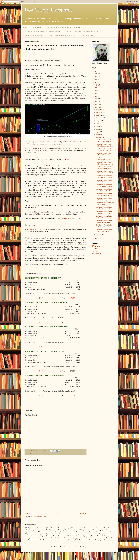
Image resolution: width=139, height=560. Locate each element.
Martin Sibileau (46, 166)
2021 (96, 85)
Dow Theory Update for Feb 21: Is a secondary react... (104, 167)
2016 (96, 99)
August (98, 121)
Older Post (83, 513)
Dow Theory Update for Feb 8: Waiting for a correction (105, 208)
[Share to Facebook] (57, 451)
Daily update (33, 454)
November (99, 112)
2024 (96, 77)
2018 (96, 93)
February (99, 137)
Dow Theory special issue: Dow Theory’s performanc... (105, 203)
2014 (96, 104)
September (99, 118)
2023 (96, 79)
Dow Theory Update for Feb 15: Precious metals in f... (104, 181)
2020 (96, 88)
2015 (96, 102)
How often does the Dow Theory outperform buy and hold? (42, 31)
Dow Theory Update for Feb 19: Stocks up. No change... (104, 176)
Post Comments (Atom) (39, 517)
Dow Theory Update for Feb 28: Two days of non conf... (105, 140)
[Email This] (51, 451)
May (97, 129)
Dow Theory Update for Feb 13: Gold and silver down (104, 190)
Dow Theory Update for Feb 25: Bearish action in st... (104, 154)
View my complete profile (97, 252)
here (74, 150)
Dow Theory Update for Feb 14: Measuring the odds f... (104, 185)
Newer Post (28, 513)
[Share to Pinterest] (59, 451)
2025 (96, 74)
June (97, 126)
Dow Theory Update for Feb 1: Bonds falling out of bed (105, 230)
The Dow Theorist (97, 247)
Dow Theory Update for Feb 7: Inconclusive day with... (105, 212)
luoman (73, 547)
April (98, 132)
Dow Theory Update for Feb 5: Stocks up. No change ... (105, 221)
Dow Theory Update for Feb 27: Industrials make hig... (104, 145)
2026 (96, 71)
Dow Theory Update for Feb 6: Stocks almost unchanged (105, 217)
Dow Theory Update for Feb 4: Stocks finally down (105, 226)
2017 (96, 96)
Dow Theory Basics (87, 35)
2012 (96, 238)
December (99, 110)
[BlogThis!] (53, 451)
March (98, 135)
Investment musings (42, 454)
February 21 (33, 229)
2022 (96, 82)
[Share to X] (55, 451)
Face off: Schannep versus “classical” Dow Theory (64, 27)
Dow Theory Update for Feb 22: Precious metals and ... (104, 163)
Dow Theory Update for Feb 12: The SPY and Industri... (105, 194)
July (97, 123)
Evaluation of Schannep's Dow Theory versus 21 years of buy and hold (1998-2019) (50, 35)
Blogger (85, 547)
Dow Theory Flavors (37, 27)
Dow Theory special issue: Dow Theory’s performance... (105, 158)
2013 (96, 107)
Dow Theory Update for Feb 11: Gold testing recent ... (104, 199)
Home (25, 27)
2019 (96, 91)
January (98, 235)
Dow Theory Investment (48, 9)
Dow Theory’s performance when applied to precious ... (83, 31)
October (98, 115)
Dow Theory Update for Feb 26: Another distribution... (104, 149)
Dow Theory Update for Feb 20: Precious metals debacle (104, 172)
